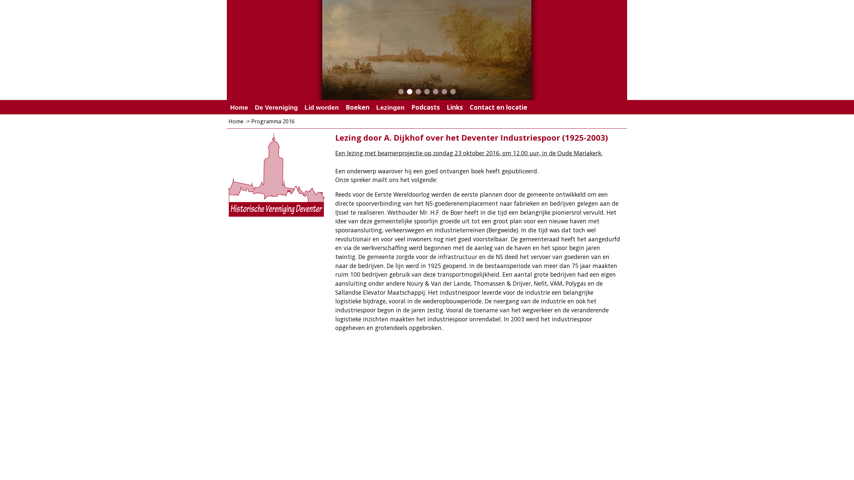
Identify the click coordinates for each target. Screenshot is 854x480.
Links (455, 107)
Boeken (358, 107)
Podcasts (425, 107)
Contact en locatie (498, 107)
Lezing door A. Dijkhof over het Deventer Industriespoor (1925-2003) (471, 137)
